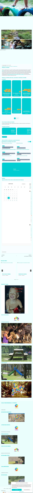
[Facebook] (27, 7)
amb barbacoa (6, 90)
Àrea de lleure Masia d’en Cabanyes (6, 93)
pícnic (10, 89)
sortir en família (11, 66)
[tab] (15, 279)
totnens (4, 275)
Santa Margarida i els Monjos (28, 256)
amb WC (9, 90)
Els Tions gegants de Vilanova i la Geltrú (29, 130)
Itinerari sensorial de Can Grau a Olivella (23, 160)
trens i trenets (19, 109)
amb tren (29, 89)
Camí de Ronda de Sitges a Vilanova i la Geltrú (8, 147)
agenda (11, 7)
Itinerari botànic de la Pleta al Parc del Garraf (23, 154)
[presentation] (8, 267)
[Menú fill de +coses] (19, 7)
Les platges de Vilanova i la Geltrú (26, 111)
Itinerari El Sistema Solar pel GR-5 (9, 160)
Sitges (3, 159)
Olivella (18, 146)
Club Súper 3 (9, 108)
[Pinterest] (27, 8)
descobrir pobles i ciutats (5, 66)
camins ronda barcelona (26, 90)
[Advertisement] (16, 23)
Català (5, 492)
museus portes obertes (8, 109)
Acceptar (16, 489)
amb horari (7, 89)
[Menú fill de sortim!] (16, 7)
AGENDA (3, 178)
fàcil (30, 90)
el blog (5, 488)
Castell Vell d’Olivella (21, 147)
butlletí (22, 7)
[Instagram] (30, 7)
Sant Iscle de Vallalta (6, 274)
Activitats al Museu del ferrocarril (13, 131)
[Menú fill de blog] (14, 7)
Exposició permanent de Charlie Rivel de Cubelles (9, 154)
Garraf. (3, 70)
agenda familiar (4, 124)
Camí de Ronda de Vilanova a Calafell (26, 93)
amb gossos (9, 91)
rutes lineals (29, 91)
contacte (17, 8)
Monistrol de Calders (23, 274)
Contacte (7, 488)
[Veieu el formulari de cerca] (25, 8)
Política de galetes (21, 491)
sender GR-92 (26, 89)
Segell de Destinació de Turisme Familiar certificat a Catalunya (15, 74)
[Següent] (30, 271)
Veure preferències (27, 489)
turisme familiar (15, 66)
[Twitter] (29, 7)
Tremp (2, 256)
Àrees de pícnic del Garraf (16, 93)
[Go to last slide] (2, 271)
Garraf (14, 169)
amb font (6, 91)
